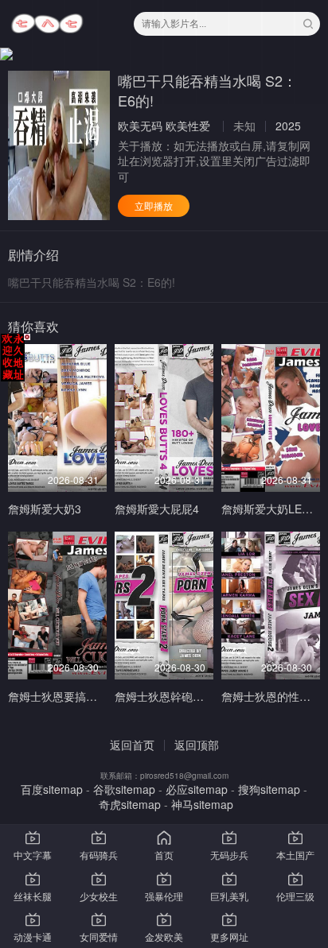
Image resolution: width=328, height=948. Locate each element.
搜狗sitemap (269, 789)
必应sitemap (197, 789)
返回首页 (132, 745)
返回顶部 (196, 745)
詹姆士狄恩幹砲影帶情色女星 (187, 696)
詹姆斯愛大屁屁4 (157, 509)
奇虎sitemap (130, 804)
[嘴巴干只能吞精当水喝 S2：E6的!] (59, 145)
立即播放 (154, 205)
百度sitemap (52, 789)
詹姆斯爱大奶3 (44, 509)
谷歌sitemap (124, 789)
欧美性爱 (188, 125)
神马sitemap (202, 804)
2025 (288, 125)
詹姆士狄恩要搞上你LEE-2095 (83, 696)
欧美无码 (140, 125)
